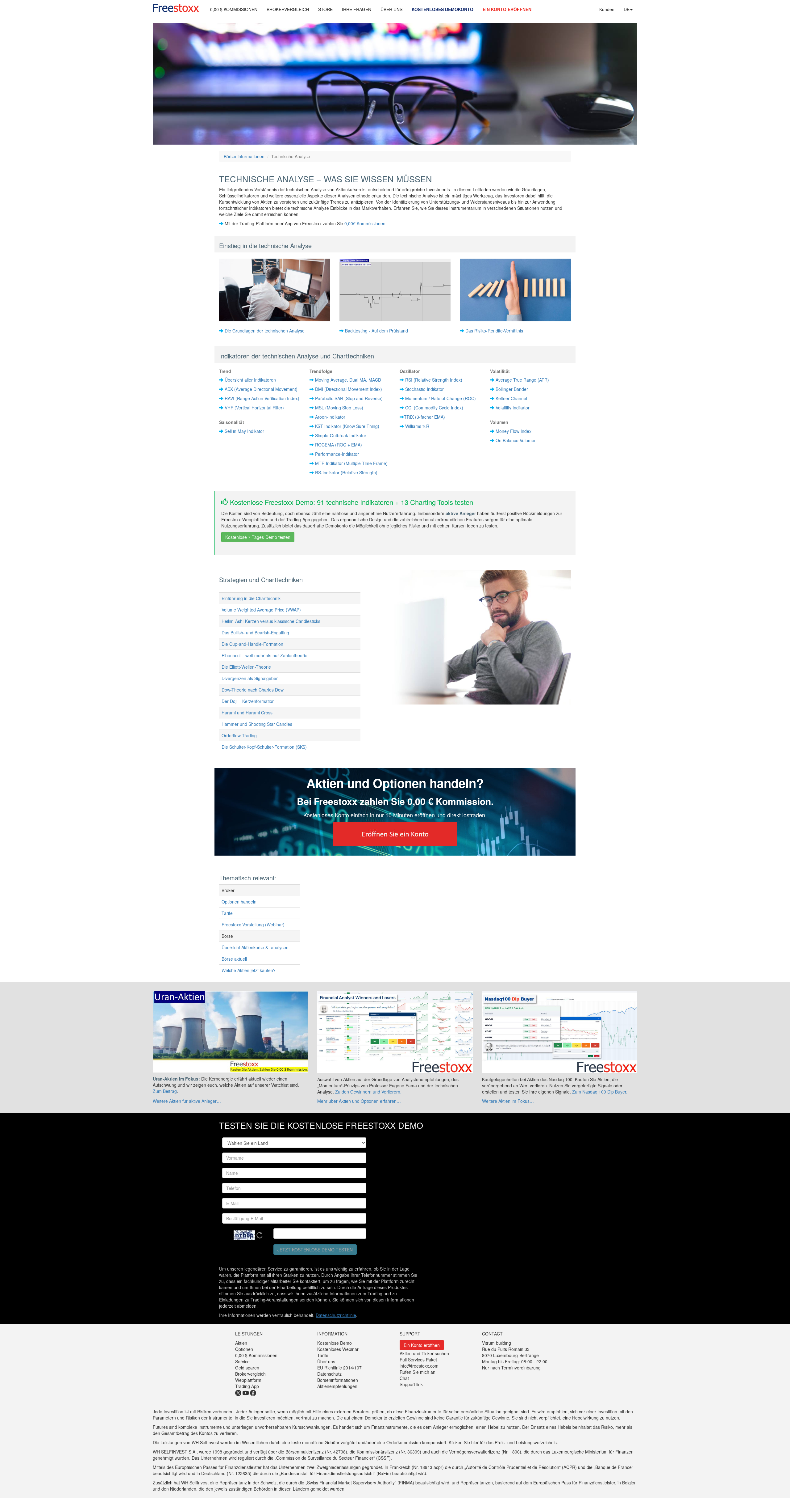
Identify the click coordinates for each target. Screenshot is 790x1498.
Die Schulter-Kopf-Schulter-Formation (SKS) (264, 747)
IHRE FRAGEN (356, 9)
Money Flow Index (513, 431)
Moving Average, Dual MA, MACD (348, 380)
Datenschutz (329, 1374)
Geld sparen (247, 1368)
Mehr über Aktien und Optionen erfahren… (359, 1101)
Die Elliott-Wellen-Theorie (246, 667)
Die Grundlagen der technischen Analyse (265, 331)
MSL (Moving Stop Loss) (339, 407)
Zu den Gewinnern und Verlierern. (368, 1092)
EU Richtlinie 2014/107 (339, 1368)
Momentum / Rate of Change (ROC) (440, 398)
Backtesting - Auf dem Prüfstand (376, 331)
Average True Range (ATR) (522, 380)
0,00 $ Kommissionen (256, 1355)
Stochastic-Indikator (424, 389)
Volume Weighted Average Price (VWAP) (261, 610)
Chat (404, 1378)
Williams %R (417, 426)
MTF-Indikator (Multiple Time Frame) (351, 463)
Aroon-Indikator (330, 417)
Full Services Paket (418, 1359)
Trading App (247, 1386)
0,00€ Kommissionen (364, 223)
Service (242, 1361)
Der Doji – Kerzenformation (248, 701)
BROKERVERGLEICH (288, 9)
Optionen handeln (239, 902)
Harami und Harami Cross (247, 712)
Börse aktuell (234, 959)
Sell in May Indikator (244, 431)
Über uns (326, 1361)
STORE (325, 9)
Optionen (244, 1349)
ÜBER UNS (391, 9)
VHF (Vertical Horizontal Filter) (254, 407)
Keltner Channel (511, 398)
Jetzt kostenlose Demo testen (315, 1249)
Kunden (606, 9)
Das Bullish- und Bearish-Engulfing (255, 632)
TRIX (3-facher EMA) (424, 417)
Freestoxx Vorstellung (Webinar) (253, 924)
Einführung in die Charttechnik (251, 598)
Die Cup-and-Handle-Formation (252, 644)
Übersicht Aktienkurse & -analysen (255, 947)
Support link (411, 1384)
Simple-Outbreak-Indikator (340, 435)
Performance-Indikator (337, 454)
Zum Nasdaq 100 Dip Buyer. (599, 1092)
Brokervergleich (250, 1374)
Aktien (241, 1343)
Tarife (227, 913)
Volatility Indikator (513, 407)
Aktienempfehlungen (337, 1386)
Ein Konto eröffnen (422, 1345)
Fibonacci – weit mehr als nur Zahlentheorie (264, 655)
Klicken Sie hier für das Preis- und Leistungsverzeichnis (503, 1442)
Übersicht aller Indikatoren (250, 380)
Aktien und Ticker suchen (424, 1353)
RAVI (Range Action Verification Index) (262, 398)
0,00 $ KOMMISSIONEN (233, 9)
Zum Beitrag (165, 1091)
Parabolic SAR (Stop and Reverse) (349, 398)
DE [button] (627, 9)
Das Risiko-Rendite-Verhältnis (494, 331)
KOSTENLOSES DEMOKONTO (442, 9)
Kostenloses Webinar (338, 1349)
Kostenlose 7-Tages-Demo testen (257, 537)
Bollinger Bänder (512, 389)
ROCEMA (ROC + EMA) (338, 445)
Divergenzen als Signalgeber (250, 678)
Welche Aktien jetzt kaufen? (249, 970)
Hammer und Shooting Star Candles (257, 724)
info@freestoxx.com (419, 1366)
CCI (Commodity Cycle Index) (434, 407)
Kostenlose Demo (334, 1343)
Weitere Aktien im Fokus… (508, 1101)
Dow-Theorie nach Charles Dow (253, 690)
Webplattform (248, 1380)
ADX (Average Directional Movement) (261, 389)
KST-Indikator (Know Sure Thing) (347, 426)
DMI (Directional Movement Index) (348, 389)
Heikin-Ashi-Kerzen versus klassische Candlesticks (271, 621)
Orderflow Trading (239, 735)
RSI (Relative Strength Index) (433, 380)
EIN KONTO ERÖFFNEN (507, 9)
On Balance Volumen (516, 440)
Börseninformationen (244, 156)
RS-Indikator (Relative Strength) (346, 472)
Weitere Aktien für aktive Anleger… (187, 1101)
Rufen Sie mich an (417, 1372)
